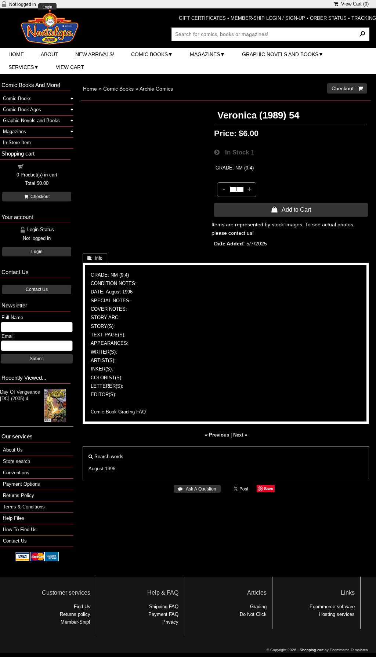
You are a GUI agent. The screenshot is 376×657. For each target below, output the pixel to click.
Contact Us (37, 289)
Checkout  (347, 88)
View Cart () (353, 4)
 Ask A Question (197, 489)
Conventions (16, 472)
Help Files (13, 518)
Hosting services (337, 614)
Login (47, 7)
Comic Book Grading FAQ (118, 412)
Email (7, 336)
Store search (16, 461)
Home (16, 54)
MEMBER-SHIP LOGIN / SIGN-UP (268, 18)
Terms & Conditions (24, 507)
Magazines (205, 54)
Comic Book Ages (22, 109)
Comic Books (149, 54)
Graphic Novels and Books (280, 54)
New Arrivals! (94, 54)
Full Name (12, 317)
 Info (94, 258)
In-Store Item (17, 142)
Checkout (39, 196)
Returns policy (75, 614)
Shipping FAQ (163, 606)
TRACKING (363, 18)
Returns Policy (18, 495)
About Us (13, 450)
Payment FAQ (163, 614)
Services (21, 67)
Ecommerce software (332, 606)
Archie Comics (156, 89)
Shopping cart (41, 166)
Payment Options (21, 484)
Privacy (170, 622)
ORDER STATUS (328, 18)
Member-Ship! (75, 622)
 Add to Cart (291, 209)
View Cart (70, 67)
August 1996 (101, 468)
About (49, 54)
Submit (37, 359)
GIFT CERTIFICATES (202, 18)
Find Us (82, 606)
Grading (258, 606)
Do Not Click (253, 614)
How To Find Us (20, 529)
